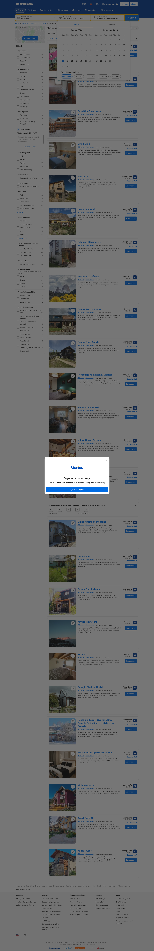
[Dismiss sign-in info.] (107, 460)
